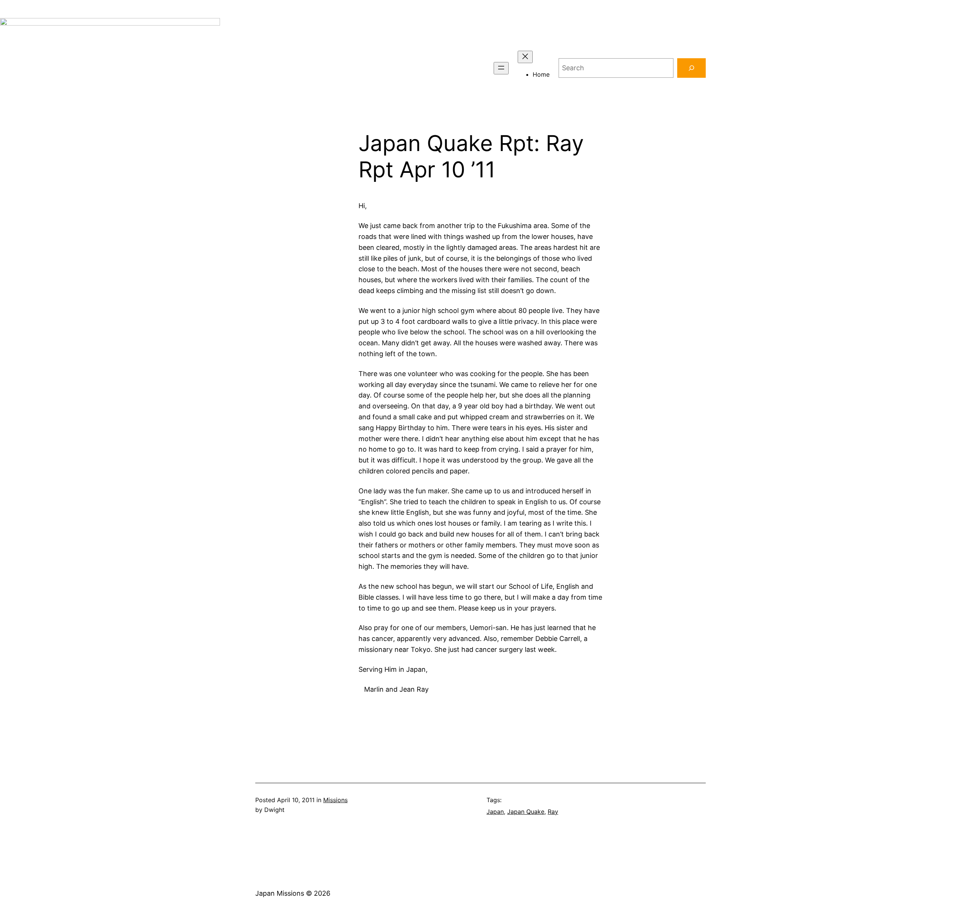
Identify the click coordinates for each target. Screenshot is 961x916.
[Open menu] (501, 68)
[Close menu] (525, 57)
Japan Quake (525, 811)
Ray (553, 811)
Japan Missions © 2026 (292, 893)
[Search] (691, 68)
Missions (335, 800)
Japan (495, 811)
